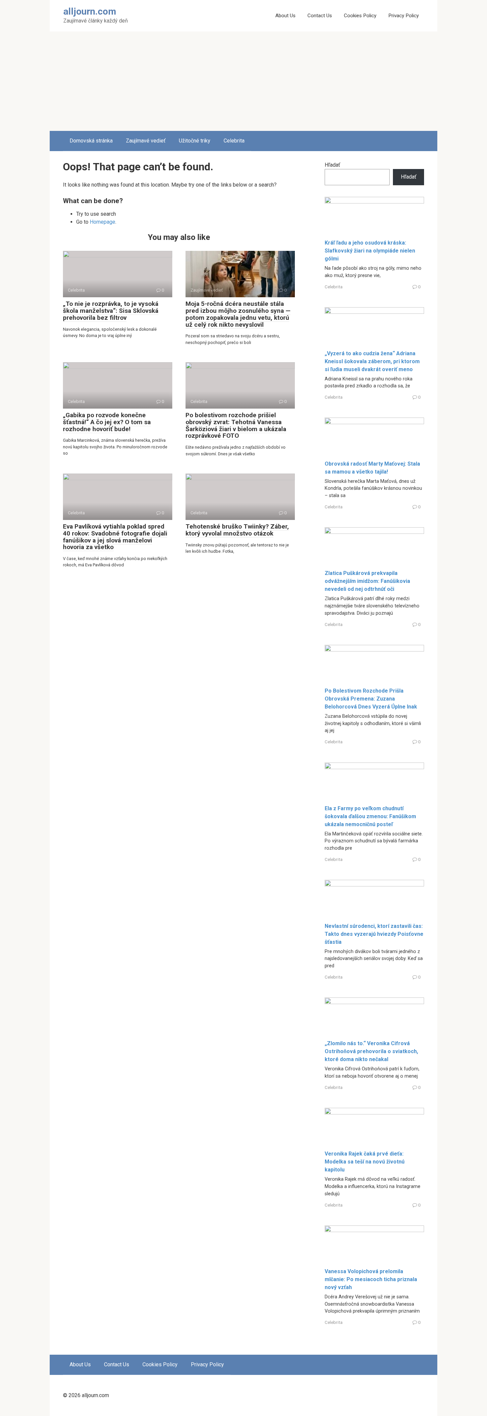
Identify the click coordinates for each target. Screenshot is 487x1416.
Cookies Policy (360, 16)
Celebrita (234, 141)
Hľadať (332, 165)
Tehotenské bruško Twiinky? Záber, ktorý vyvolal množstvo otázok (237, 530)
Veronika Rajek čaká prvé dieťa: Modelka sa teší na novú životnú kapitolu (365, 1162)
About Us (285, 16)
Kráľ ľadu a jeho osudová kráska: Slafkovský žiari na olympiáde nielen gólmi (370, 251)
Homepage (102, 222)
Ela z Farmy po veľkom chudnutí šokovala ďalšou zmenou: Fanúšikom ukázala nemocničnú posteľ (370, 816)
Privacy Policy (403, 16)
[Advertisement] (243, 81)
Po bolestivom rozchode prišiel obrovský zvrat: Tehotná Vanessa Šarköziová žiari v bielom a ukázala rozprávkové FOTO (236, 425)
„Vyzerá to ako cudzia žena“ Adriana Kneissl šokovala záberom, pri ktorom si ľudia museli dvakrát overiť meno (372, 361)
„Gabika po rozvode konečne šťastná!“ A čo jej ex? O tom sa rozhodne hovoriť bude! (107, 422)
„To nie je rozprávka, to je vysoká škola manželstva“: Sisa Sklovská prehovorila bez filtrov (110, 310)
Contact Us (319, 16)
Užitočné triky (194, 141)
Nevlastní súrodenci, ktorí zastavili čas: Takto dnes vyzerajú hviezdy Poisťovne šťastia (374, 934)
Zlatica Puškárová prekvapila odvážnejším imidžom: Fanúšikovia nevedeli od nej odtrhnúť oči (367, 581)
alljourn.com (89, 11)
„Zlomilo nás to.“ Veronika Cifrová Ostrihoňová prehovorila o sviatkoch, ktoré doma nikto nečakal (371, 1051)
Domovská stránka (91, 141)
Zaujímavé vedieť (146, 141)
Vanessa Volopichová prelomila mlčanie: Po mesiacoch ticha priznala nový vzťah (371, 1279)
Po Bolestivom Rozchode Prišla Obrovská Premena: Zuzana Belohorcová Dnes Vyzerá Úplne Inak (371, 699)
